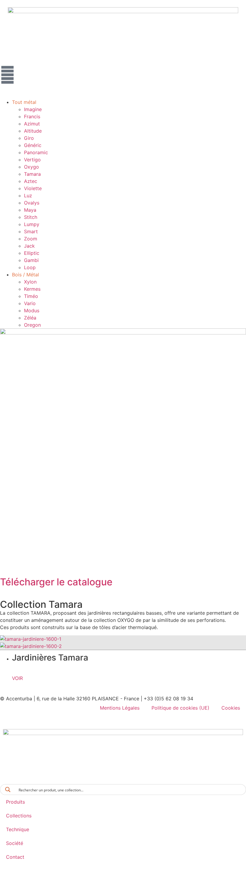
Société (14, 843)
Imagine (33, 109)
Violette (33, 188)
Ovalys (31, 203)
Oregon (32, 325)
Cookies (230, 708)
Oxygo (31, 167)
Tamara (32, 174)
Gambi (31, 260)
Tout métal (24, 102)
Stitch (30, 217)
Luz (28, 196)
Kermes (32, 289)
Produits (15, 802)
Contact (15, 857)
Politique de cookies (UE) (180, 708)
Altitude (33, 131)
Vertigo (32, 160)
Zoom (30, 239)
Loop (30, 267)
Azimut (32, 124)
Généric (32, 145)
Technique (17, 829)
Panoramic (36, 152)
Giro (29, 138)
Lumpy (31, 224)
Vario (30, 303)
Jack (29, 246)
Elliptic (31, 253)
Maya (30, 210)
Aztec (30, 181)
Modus (31, 310)
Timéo (31, 296)
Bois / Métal (25, 275)
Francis (32, 116)
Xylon (30, 282)
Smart (31, 231)
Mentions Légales (120, 708)
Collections (19, 816)
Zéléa (30, 318)
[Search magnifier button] (7, 789)
